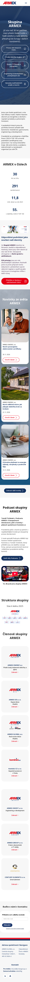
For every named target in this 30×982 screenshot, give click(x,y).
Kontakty (22, 954)
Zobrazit (14, 672)
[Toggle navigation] (26, 3)
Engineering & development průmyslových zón (13, 75)
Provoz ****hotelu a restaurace (14, 65)
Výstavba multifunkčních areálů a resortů (13, 84)
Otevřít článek (10, 360)
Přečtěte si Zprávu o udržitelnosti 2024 (13, 281)
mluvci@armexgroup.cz (19, 969)
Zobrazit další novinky (13, 490)
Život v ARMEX (23, 951)
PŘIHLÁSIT (7, 925)
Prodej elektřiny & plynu (14, 57)
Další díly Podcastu (11, 558)
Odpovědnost (23, 949)
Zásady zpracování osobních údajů (15, 928)
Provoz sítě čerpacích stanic (13, 49)
